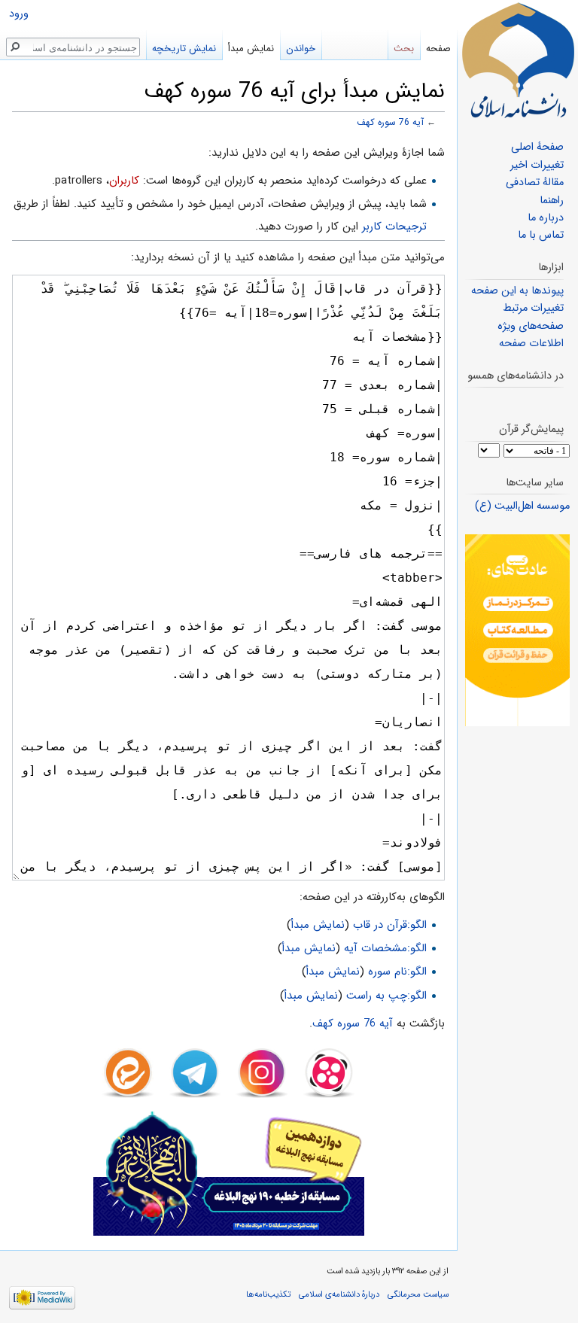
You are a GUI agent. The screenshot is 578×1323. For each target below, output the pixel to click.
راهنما (552, 200)
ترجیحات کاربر (394, 226)
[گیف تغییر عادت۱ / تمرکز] (517, 630)
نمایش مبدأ (318, 925)
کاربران (124, 181)
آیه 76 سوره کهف (390, 122)
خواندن (300, 48)
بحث (404, 48)
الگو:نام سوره (397, 972)
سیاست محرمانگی (418, 1294)
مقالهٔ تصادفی (535, 182)
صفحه (438, 48)
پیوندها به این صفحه (517, 291)
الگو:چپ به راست (386, 996)
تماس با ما (541, 235)
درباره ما (546, 218)
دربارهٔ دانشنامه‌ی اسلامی (339, 1294)
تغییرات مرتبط (533, 308)
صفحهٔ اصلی (537, 147)
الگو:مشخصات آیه (385, 948)
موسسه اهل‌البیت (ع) (522, 506)
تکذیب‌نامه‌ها (268, 1294)
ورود (19, 14)
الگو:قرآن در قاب (390, 925)
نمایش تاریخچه (184, 48)
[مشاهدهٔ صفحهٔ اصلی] (518, 60)
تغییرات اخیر (537, 165)
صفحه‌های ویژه (530, 326)
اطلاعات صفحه (531, 343)
